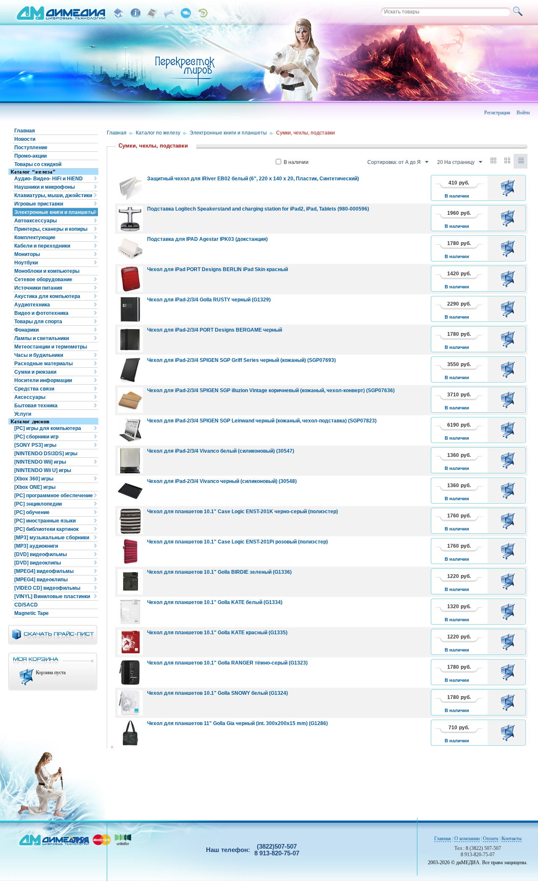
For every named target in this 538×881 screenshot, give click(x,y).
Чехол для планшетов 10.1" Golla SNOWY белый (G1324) (217, 693)
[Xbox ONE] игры (34, 487)
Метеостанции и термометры (50, 347)
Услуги (22, 414)
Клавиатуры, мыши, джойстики (53, 195)
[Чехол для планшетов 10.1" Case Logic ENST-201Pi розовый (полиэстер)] (130, 551)
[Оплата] (152, 13)
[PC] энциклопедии (38, 504)
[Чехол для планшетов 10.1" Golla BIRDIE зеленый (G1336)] (130, 581)
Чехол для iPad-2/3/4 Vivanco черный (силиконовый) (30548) (222, 481)
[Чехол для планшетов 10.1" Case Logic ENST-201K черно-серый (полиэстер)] (130, 521)
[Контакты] (169, 13)
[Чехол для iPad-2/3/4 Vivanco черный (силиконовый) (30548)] (130, 491)
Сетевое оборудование (43, 279)
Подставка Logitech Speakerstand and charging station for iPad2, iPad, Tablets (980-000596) (258, 209)
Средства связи (34, 389)
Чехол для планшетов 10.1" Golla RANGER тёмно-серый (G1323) (227, 663)
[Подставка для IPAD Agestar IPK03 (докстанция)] (130, 248)
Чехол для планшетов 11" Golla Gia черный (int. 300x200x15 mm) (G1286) (237, 723)
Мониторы (27, 254)
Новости (24, 139)
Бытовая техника (36, 406)
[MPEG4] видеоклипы (41, 580)
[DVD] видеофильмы (40, 554)
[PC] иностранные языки (45, 521)
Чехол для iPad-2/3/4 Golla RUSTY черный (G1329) (209, 300)
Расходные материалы (43, 364)
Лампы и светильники (41, 338)
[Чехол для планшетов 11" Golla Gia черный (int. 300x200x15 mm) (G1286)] (130, 733)
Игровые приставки (38, 204)
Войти (523, 113)
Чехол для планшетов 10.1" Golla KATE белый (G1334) (214, 602)
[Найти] (519, 11)
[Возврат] (203, 13)
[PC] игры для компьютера (47, 428)
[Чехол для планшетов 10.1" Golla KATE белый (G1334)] (130, 612)
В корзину (509, 187)
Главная (24, 131)
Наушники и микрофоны (44, 187)
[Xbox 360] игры (33, 479)
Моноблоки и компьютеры (46, 271)
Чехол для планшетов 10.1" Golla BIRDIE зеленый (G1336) (219, 572)
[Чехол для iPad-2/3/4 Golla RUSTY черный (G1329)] (130, 309)
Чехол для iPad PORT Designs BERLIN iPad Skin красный (217, 269)
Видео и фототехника (41, 313)
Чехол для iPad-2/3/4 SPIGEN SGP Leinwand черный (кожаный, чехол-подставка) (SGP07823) (262, 421)
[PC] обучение (32, 512)
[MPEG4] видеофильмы (44, 571)
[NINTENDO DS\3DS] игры (45, 453)
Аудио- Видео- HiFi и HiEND (48, 179)
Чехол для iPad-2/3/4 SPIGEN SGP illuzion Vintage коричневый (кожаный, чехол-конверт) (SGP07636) (271, 390)
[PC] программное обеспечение (53, 496)
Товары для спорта (38, 321)
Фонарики (26, 330)
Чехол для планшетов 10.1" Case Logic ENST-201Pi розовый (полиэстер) (237, 542)
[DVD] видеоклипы (37, 563)
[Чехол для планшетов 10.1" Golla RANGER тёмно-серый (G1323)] (130, 672)
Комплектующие (34, 237)
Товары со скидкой (37, 164)
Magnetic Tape (31, 613)
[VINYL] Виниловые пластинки (52, 596)
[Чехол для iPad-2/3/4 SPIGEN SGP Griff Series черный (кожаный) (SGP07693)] (130, 369)
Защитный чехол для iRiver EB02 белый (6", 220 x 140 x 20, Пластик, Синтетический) (253, 179)
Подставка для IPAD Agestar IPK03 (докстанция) (207, 239)
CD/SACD (26, 605)
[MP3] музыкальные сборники (51, 538)
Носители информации (43, 380)
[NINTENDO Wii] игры (40, 462)
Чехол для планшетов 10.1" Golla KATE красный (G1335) (217, 633)
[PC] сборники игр (36, 437)
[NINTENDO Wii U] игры (42, 470)
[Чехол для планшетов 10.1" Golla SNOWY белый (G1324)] (130, 702)
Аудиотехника (32, 305)
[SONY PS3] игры (35, 445)
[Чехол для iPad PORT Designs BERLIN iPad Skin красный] (130, 279)
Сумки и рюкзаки (35, 372)
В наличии (296, 162)
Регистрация (497, 113)
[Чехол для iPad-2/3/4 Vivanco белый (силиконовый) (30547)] (130, 460)
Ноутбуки (26, 263)
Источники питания (38, 288)
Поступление (30, 147)
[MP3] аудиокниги (36, 546)
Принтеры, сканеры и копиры (50, 229)
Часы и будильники (38, 355)
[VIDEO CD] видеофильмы (47, 588)
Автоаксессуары (35, 221)
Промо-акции (30, 156)
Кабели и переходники (42, 246)
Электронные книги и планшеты (54, 212)
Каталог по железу (158, 133)
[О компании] (135, 13)
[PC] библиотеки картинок (46, 529)
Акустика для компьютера (47, 296)
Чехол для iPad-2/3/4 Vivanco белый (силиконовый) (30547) (220, 451)
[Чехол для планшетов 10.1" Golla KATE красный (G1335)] (130, 642)
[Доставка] (186, 13)
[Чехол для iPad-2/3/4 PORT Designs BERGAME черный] (130, 339)
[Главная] (118, 13)
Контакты (511, 838)
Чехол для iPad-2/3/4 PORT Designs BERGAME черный (214, 330)
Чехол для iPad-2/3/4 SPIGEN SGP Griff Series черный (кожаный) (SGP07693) (241, 360)
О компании (467, 838)
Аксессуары (29, 397)
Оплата (490, 838)
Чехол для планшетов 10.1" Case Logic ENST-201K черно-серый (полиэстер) (242, 511)
